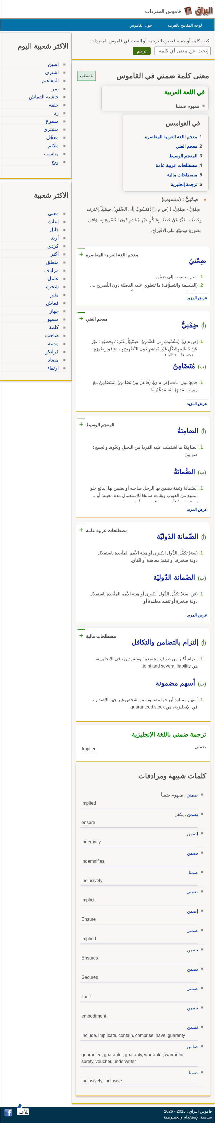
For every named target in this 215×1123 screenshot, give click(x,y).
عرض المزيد (197, 298)
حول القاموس (140, 25)
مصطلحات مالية (182, 174)
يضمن (192, 814)
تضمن (192, 1007)
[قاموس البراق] (199, 11)
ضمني (192, 795)
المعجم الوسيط (183, 155)
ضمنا (193, 872)
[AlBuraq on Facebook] (8, 1115)
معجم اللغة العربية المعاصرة (171, 136)
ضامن (192, 1046)
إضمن (192, 833)
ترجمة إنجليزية (184, 184)
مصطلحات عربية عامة (176, 165)
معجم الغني (186, 146)
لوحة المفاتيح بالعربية (184, 25)
